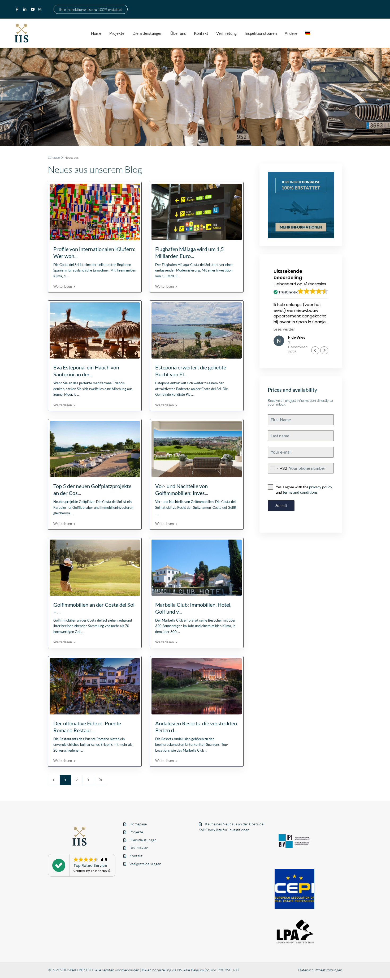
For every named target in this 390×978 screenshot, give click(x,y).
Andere (291, 33)
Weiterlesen (62, 286)
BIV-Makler (138, 848)
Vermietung (226, 33)
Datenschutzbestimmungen (320, 970)
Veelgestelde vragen (145, 863)
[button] (324, 350)
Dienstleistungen (147, 33)
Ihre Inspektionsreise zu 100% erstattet (90, 9)
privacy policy (320, 487)
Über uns (178, 33)
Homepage (138, 824)
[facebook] (18, 9)
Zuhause (54, 158)
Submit (281, 505)
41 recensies (315, 284)
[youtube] (33, 9)
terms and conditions (300, 492)
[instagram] (40, 9)
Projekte (116, 33)
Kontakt (201, 33)
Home (96, 33)
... (67, 276)
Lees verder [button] (284, 329)
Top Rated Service (90, 865)
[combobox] (277, 468)
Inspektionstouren (261, 33)
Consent (274, 481)
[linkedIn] (25, 9)
